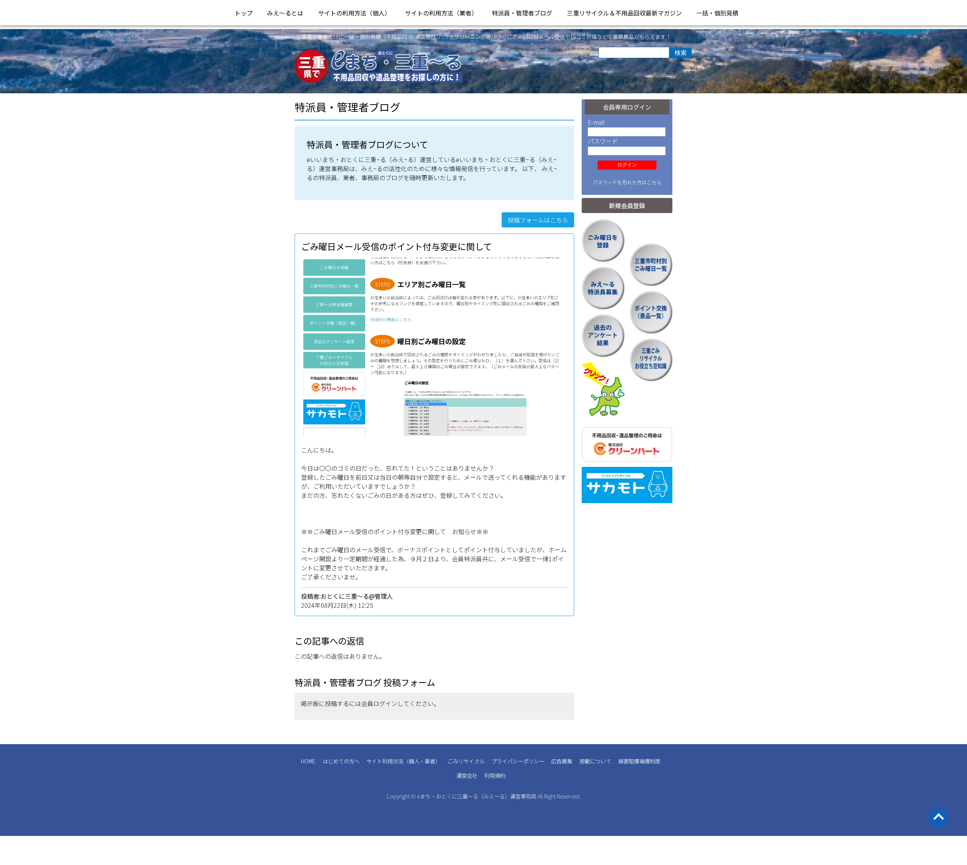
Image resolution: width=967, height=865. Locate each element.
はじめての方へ (341, 761)
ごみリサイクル (466, 761)
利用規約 (494, 775)
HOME (308, 761)
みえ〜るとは (285, 12)
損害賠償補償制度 (639, 761)
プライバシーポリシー (517, 761)
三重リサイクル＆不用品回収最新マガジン (624, 12)
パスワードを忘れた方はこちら (627, 182)
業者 (430, 761)
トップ (244, 12)
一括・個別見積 (717, 12)
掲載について (595, 761)
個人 (414, 761)
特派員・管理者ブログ (522, 12)
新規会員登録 (627, 205)
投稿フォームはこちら (538, 219)
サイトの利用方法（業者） (441, 12)
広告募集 (561, 761)
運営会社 (466, 775)
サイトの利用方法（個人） (354, 12)
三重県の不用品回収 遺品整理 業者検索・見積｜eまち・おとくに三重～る (378, 67)
